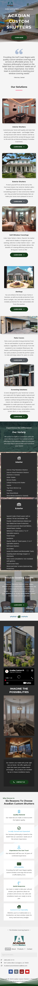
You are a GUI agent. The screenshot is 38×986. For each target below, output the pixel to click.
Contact (29, 949)
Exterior (19, 508)
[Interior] (19, 458)
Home (8, 949)
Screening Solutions (19, 390)
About (14, 949)
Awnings (19, 292)
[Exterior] (19, 504)
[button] (27, 4)
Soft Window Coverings (19, 235)
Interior (19, 462)
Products (20, 949)
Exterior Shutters (19, 182)
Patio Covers (19, 338)
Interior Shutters (19, 127)
